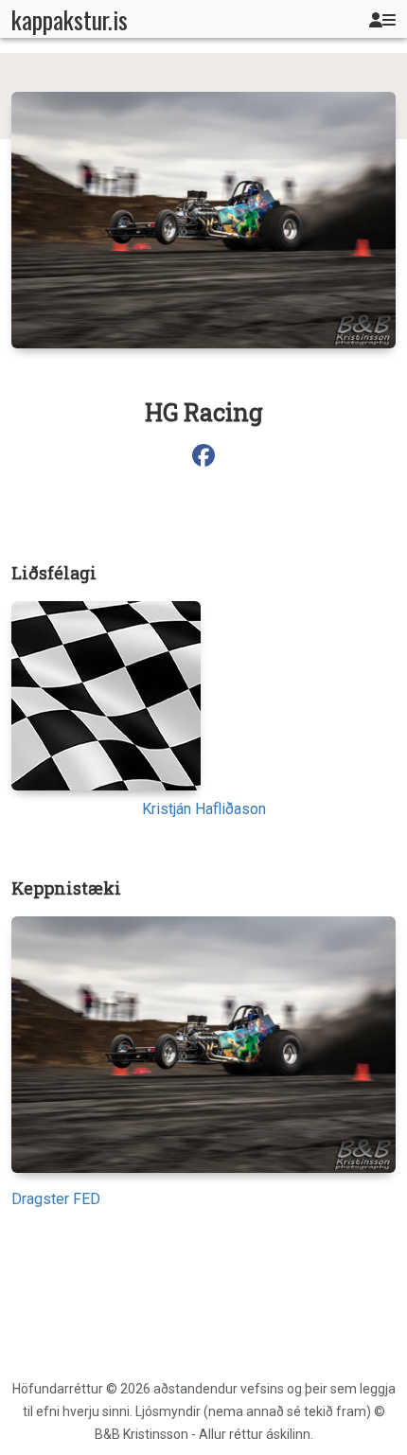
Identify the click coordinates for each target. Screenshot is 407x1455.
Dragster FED (55, 1199)
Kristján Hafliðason (204, 809)
